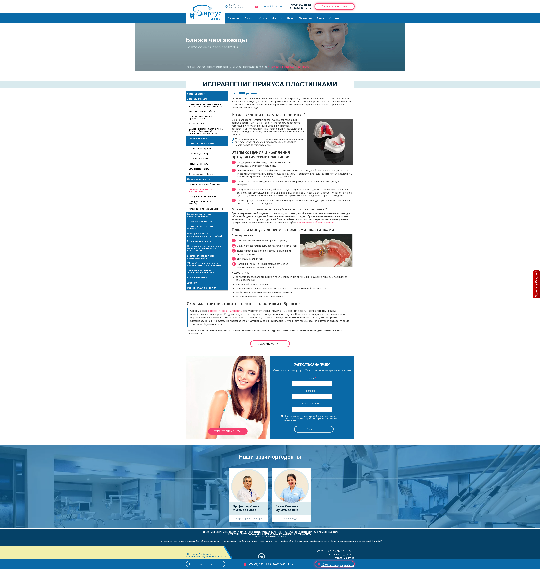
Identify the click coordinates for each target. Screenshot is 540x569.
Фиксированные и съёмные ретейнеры (202, 202)
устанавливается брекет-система (315, 222)
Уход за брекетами (197, 138)
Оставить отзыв (203, 564)
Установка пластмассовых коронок (201, 227)
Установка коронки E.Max (200, 221)
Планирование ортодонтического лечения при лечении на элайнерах (205, 105)
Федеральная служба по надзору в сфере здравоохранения (324, 541)
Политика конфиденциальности (337, 565)
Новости (277, 18)
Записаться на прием (334, 6)
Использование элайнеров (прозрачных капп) (201, 117)
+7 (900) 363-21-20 (300, 4)
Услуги (263, 18)
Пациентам (305, 18)
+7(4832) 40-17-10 (300, 7)
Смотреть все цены (270, 344)
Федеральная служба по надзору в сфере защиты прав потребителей (257, 541)
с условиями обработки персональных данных (314, 418)
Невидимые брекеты (198, 163)
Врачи (320, 18)
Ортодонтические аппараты (202, 196)
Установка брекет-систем (200, 143)
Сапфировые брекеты (199, 168)
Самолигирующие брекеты (201, 153)
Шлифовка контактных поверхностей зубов (199, 215)
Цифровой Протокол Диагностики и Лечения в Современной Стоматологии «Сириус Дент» (206, 131)
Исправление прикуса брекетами (204, 184)
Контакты (334, 18)
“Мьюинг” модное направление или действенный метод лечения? (204, 264)
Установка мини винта (199, 241)
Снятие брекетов (196, 93)
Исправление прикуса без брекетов (206, 208)
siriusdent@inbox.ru (271, 6)
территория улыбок (227, 431)
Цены (290, 18)
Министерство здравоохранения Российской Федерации (191, 541)
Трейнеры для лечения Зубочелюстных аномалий (200, 271)
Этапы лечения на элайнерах (202, 111)
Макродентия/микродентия (201, 287)
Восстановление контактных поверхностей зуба (202, 256)
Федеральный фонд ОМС (369, 541)
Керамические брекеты (200, 158)
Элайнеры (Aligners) (197, 98)
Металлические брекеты (200, 148)
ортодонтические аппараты (225, 310)
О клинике (234, 18)
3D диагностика (196, 123)
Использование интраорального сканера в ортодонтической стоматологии (204, 248)
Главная (249, 18)
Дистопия (192, 282)
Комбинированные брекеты (202, 174)
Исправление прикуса (198, 179)
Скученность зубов (197, 277)
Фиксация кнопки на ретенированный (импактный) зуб (204, 234)
